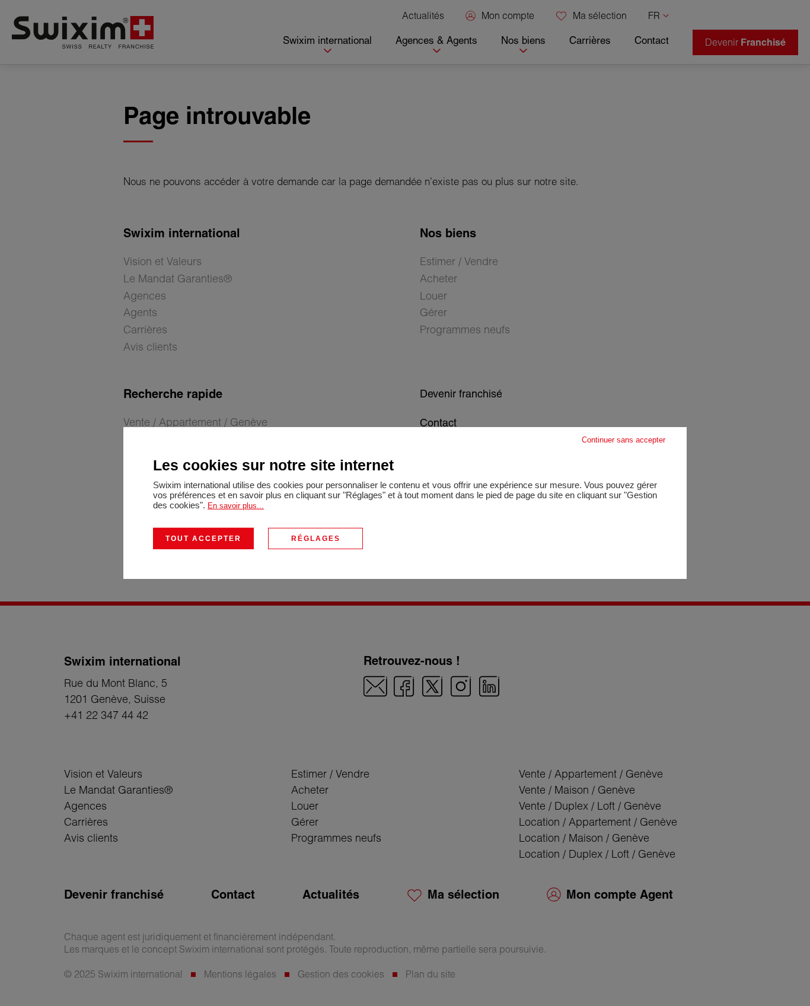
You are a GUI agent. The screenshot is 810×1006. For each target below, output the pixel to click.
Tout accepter (203, 538)
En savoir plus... (236, 505)
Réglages (315, 538)
